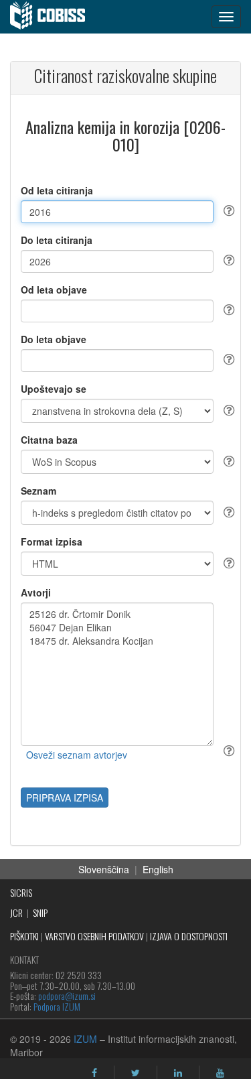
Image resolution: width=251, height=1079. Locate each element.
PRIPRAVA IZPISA (64, 797)
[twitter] (135, 1073)
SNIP (40, 912)
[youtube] (220, 1073)
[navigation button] (226, 16)
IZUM (85, 1038)
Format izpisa (51, 541)
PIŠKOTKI (24, 936)
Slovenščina (103, 869)
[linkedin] (178, 1073)
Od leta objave (54, 289)
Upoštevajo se (53, 388)
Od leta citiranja (57, 190)
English (158, 869)
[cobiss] (54, 17)
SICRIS (21, 892)
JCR (16, 912)
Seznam (38, 490)
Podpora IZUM (56, 1006)
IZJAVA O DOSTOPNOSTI (189, 936)
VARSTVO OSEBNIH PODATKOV (94, 936)
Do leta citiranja (56, 240)
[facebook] (94, 1073)
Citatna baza (49, 439)
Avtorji (36, 592)
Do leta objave (53, 339)
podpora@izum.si (67, 996)
